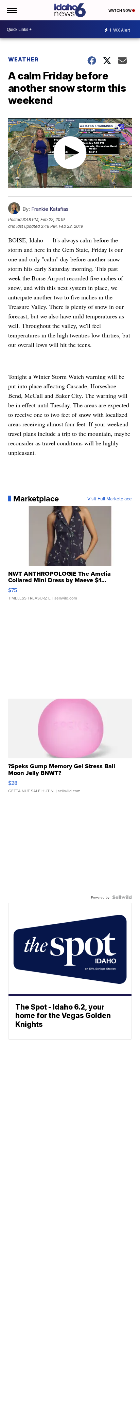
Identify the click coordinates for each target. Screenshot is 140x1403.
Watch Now (120, 10)
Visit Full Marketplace (109, 498)
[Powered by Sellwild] (122, 897)
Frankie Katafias (50, 209)
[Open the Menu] (11, 10)
